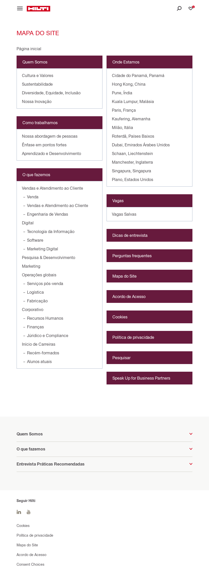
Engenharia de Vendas (47, 214)
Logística (35, 292)
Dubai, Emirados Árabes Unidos (141, 145)
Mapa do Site (124, 276)
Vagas (118, 200)
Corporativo (32, 309)
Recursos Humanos (45, 318)
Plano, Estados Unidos (132, 179)
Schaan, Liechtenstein (132, 153)
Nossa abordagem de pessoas (49, 136)
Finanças (35, 327)
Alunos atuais (39, 361)
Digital (28, 223)
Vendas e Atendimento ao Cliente (52, 188)
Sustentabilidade (37, 84)
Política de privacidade (133, 337)
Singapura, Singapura (131, 171)
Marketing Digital (42, 249)
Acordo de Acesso (129, 296)
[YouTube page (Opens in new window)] (28, 512)
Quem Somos (34, 62)
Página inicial (29, 48)
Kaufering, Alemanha (131, 119)
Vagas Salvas (124, 214)
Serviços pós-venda (45, 283)
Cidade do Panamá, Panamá (138, 75)
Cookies (119, 317)
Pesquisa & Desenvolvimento (48, 257)
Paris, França (124, 110)
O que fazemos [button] (31, 449)
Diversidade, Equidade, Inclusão (51, 93)
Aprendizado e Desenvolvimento (51, 153)
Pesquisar (121, 357)
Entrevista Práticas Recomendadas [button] (51, 464)
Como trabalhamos (40, 122)
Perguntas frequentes (132, 256)
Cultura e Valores (37, 75)
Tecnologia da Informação (50, 231)
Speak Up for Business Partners (141, 378)
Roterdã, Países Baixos (133, 136)
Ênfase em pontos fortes (44, 145)
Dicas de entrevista (130, 235)
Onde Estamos (125, 62)
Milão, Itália (122, 127)
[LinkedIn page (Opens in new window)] (19, 512)
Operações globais (39, 275)
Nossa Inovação (36, 101)
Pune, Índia (122, 93)
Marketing (31, 266)
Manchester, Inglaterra (132, 162)
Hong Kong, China (129, 84)
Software (35, 240)
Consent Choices (30, 564)
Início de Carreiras (38, 344)
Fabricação (37, 301)
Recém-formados (43, 353)
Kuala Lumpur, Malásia (133, 101)
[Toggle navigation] (22, 8)
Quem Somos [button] (30, 434)
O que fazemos (36, 174)
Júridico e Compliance (47, 335)
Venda (32, 197)
